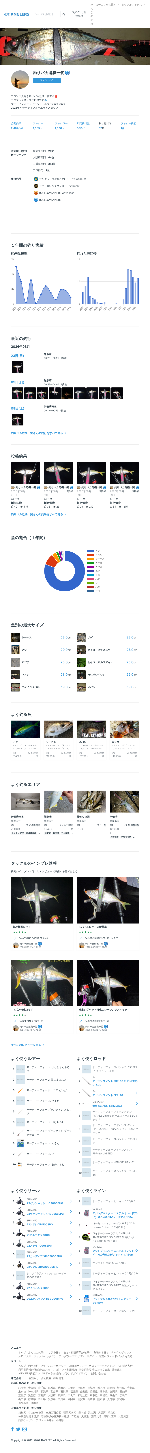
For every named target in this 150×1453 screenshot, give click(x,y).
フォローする (46, 80)
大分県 (111, 1399)
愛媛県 (52, 1399)
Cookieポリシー (77, 1365)
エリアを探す (53, 1352)
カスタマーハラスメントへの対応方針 (111, 1365)
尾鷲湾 (48, 833)
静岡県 (113, 1391)
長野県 (94, 1391)
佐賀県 (81, 1399)
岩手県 (42, 1387)
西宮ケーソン (26, 1420)
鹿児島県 (23, 1403)
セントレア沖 (18, 833)
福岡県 (71, 1399)
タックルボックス (131, 4)
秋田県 (61, 1387)
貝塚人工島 (110, 1416)
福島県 (81, 1387)
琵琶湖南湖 (69, 1412)
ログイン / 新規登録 (79, 14)
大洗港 (85, 1416)
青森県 (32, 1387)
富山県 (54, 1391)
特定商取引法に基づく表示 (94, 1369)
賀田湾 (56, 833)
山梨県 (84, 1391)
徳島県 (32, 1399)
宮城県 (52, 1387)
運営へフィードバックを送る (115, 1356)
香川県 (42, 1399)
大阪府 (52, 1395)
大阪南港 (124, 1416)
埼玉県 (121, 1387)
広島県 (123, 1395)
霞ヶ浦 (82, 1412)
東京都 (22, 1391)
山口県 (22, 1399)
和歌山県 (83, 1395)
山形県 (71, 1387)
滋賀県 (32, 1395)
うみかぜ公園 (36, 1412)
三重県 (22, 1395)
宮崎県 (121, 1399)
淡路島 (112, 1412)
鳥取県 (94, 1395)
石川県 (64, 1391)
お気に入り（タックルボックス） (37, 1356)
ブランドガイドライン (76, 1373)
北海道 (22, 1387)
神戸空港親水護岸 (28, 1416)
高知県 (61, 1399)
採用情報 (58, 1378)
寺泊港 (75, 1416)
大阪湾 (102, 1412)
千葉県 (131, 1387)
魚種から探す (101, 1352)
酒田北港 (96, 1416)
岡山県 (113, 1395)
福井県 (74, 1391)
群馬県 (111, 1387)
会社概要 (46, 1378)
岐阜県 (104, 1391)
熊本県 (101, 1399)
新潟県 (44, 1391)
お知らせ (34, 1378)
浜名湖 (92, 1412)
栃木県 (101, 1387)
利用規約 (33, 1365)
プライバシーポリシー (53, 1365)
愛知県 (123, 1391)
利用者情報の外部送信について (36, 1369)
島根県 (104, 1395)
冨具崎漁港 (31, 833)
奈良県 (71, 1395)
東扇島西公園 (53, 1412)
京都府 (42, 1395)
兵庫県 (61, 1395)
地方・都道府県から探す (77, 1352)
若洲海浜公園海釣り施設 (55, 1416)
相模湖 (22, 1412)
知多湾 (48, 354)
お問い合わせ (98, 1373)
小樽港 (60, 1420)
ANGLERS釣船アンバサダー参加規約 (39, 1373)
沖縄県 (34, 1403)
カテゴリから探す (106, 4)
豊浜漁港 (114, 837)
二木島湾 (65, 833)
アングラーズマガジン (72, 1356)
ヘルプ (22, 1365)
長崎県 (91, 1399)
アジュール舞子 (45, 1420)
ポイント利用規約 (66, 1369)
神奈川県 (33, 1391)
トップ (22, 1352)
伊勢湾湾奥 (50, 406)
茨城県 (91, 1387)
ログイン (92, 1356)
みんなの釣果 (92, 14)
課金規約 (117, 1369)
